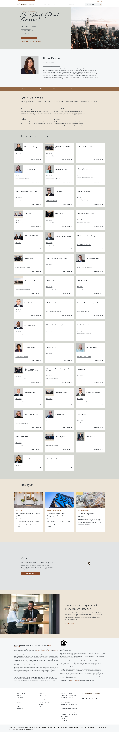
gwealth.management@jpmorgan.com (23, 378)
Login (101, 1)
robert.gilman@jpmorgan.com (52, 245)
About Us (63, 4)
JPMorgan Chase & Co (44, 702)
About (63, 89)
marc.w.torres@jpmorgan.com (52, 289)
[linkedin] (84, 698)
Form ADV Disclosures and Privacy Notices (69, 705)
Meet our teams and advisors (31, 41)
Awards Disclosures (65, 720)
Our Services (25, 89)
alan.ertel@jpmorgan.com (51, 200)
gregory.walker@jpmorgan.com (22, 334)
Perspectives (55, 4)
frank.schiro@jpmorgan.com (83, 311)
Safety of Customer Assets (67, 697)
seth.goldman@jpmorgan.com (83, 422)
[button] (116, 728)
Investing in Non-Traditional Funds (69, 714)
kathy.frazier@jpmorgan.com (21, 356)
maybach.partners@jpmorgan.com (53, 311)
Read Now (19, 529)
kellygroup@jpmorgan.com (52, 445)
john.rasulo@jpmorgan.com (21, 311)
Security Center (64, 716)
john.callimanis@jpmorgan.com (22, 401)
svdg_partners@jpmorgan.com (52, 222)
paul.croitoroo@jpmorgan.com (21, 445)
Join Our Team (20, 708)
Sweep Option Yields (65, 702)
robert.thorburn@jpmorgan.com (22, 222)
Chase (40, 706)
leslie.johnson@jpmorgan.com (21, 423)
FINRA (73, 672)
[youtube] (96, 698)
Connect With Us (42, 695)
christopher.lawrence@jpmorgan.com (85, 177)
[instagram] (94, 698)
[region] (89, 566)
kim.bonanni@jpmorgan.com (51, 66)
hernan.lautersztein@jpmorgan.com (84, 401)
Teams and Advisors (40, 89)
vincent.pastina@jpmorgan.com (84, 333)
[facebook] (90, 698)
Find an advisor (30, 573)
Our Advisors (20, 697)
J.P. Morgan (41, 704)
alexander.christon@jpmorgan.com (22, 267)
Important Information (75, 680)
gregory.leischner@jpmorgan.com (22, 289)
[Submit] (99, 4)
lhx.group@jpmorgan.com (83, 289)
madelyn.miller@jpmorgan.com (53, 178)
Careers (97, 1)
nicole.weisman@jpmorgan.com (22, 178)
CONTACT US (29, 38)
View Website (35, 159)
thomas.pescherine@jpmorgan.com (84, 267)
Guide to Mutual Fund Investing (68, 712)
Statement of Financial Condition (68, 695)
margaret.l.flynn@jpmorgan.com (84, 356)
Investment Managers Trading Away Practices (69, 709)
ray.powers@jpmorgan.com (52, 378)
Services (39, 4)
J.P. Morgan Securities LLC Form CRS (44, 650)
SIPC (78, 672)
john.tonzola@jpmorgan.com (83, 222)
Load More (58, 537)
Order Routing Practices (66, 699)
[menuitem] (47, 4)
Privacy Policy (28, 729)
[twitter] (87, 698)
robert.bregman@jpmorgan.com (84, 244)
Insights (54, 89)
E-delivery (63, 718)
